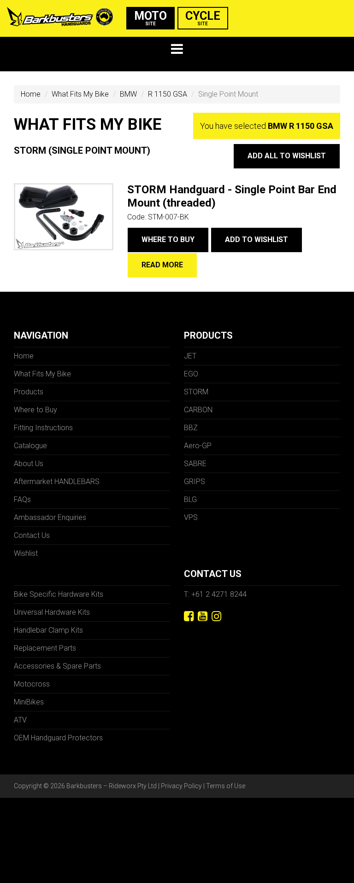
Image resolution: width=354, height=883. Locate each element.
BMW (128, 94)
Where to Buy (168, 239)
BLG (190, 499)
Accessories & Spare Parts (57, 666)
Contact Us (32, 535)
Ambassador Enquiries (50, 517)
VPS (191, 517)
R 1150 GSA (167, 94)
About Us (28, 463)
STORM (196, 391)
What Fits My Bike (80, 94)
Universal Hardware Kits (52, 612)
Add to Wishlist (256, 239)
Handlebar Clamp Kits (48, 630)
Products (28, 391)
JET (190, 356)
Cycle (202, 17)
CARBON (198, 409)
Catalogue (30, 445)
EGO (191, 373)
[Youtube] (202, 616)
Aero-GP (198, 445)
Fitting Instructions (43, 427)
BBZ (191, 427)
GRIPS (194, 481)
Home (31, 94)
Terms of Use (225, 786)
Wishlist (26, 553)
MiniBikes (29, 702)
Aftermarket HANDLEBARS (57, 481)
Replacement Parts (45, 648)
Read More (162, 264)
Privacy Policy (181, 786)
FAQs (22, 499)
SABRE (195, 463)
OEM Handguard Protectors (58, 737)
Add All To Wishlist (287, 155)
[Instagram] (216, 616)
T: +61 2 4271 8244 (215, 594)
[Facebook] (189, 616)
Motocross (32, 684)
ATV (20, 720)
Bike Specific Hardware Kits (58, 594)
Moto (150, 17)
